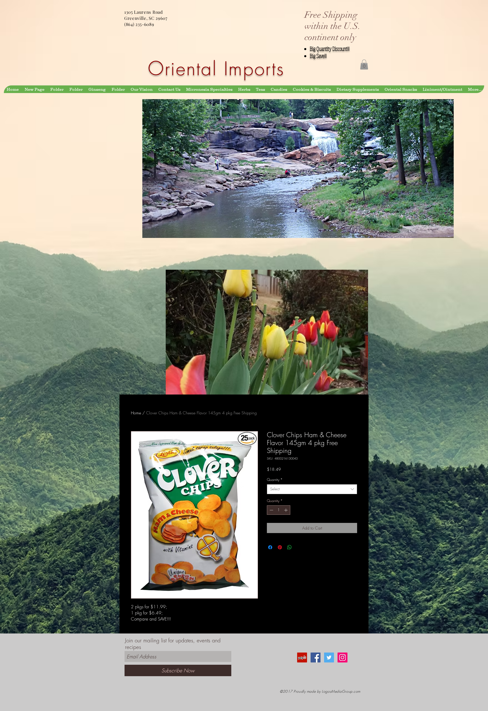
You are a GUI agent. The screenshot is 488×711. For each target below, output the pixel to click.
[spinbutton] (278, 510)
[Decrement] (271, 510)
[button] (364, 64)
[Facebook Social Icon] (316, 657)
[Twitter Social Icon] (329, 657)
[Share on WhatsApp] (289, 547)
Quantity (275, 479)
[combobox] (312, 489)
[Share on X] (299, 547)
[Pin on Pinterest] (280, 547)
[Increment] (286, 510)
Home (136, 413)
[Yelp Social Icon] (302, 657)
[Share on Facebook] (270, 547)
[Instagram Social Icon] (342, 657)
